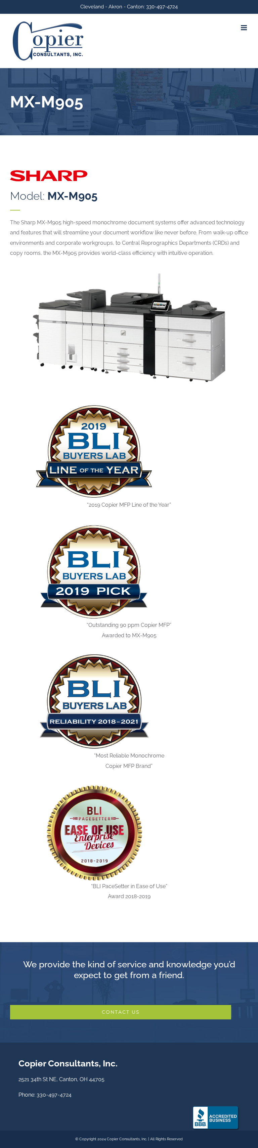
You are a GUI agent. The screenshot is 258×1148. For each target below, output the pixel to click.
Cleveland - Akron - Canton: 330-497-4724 (129, 7)
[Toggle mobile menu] (244, 27)
